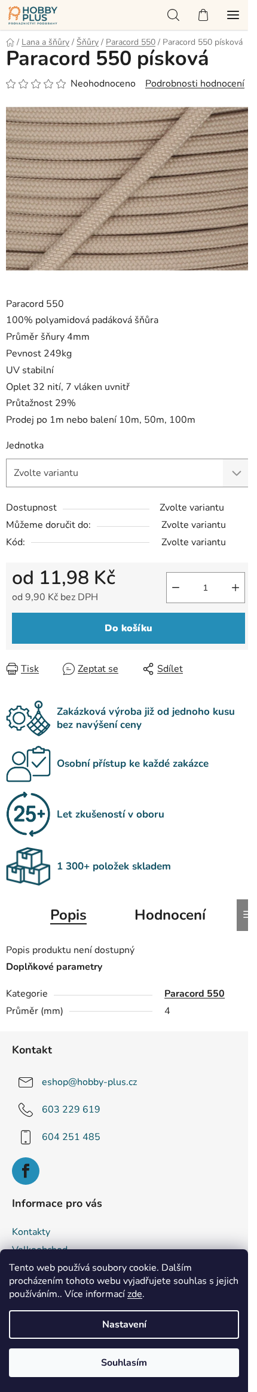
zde (134, 1294)
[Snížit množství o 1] (176, 588)
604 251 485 (71, 1137)
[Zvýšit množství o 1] (235, 588)
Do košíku (128, 628)
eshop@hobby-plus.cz (89, 1082)
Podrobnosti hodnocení (194, 83)
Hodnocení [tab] (170, 914)
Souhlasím (124, 1362)
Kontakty (31, 1232)
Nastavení (124, 1324)
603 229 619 (71, 1109)
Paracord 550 (194, 993)
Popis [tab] (68, 914)
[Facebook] (25, 1171)
